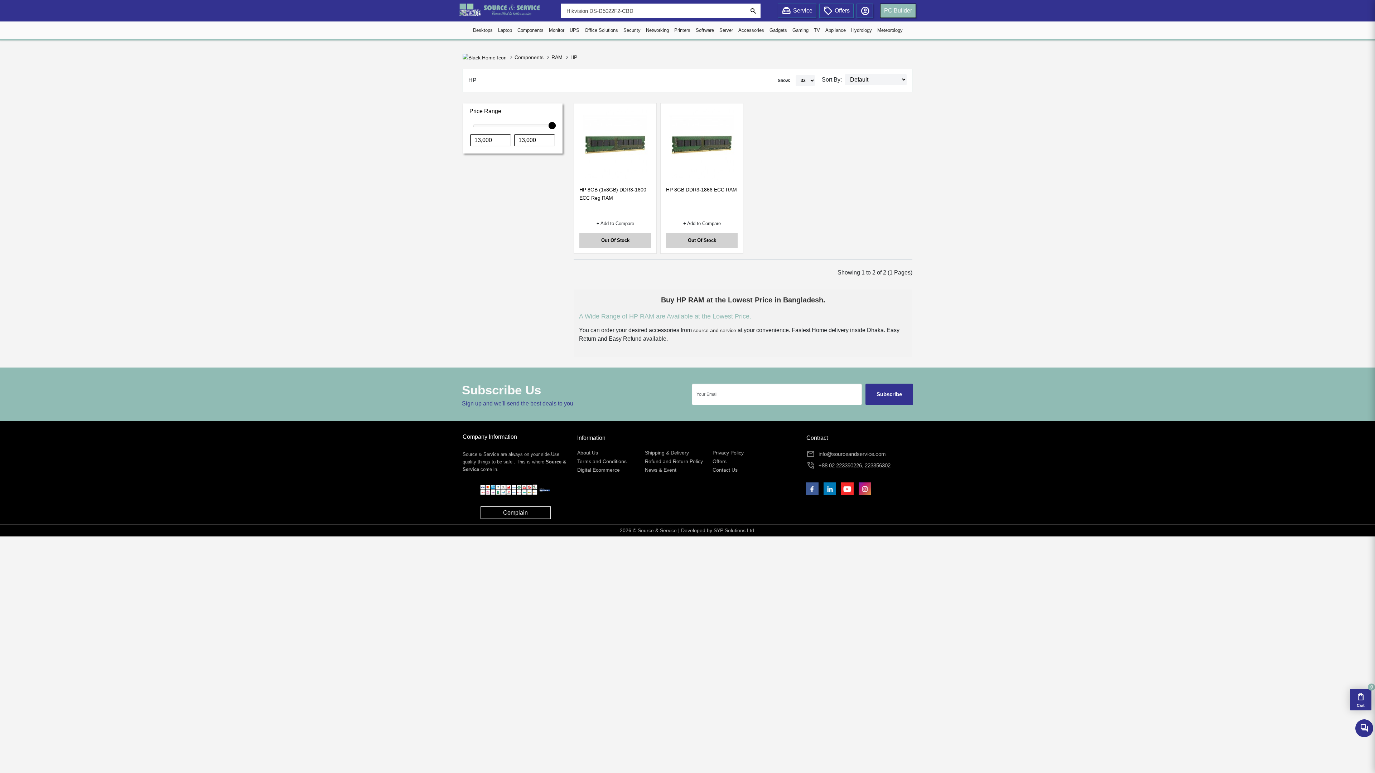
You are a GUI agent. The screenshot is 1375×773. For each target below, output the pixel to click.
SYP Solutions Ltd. (735, 530)
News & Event (660, 470)
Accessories (751, 30)
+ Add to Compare (615, 223)
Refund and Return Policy (674, 461)
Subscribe (889, 394)
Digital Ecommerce (598, 470)
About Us (587, 453)
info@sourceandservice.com (852, 454)
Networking (657, 30)
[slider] (552, 125)
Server (726, 30)
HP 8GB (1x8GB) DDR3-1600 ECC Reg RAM (612, 194)
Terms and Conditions (602, 461)
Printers (682, 30)
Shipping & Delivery (667, 453)
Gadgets (778, 30)
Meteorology (890, 30)
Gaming (800, 30)
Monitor (556, 30)
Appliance (835, 30)
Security (632, 30)
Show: (784, 80)
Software (705, 30)
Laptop (505, 30)
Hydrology (861, 30)
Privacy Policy (728, 453)
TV (817, 30)
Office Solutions (601, 30)
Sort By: (832, 80)
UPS (574, 30)
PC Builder (898, 11)
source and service (714, 330)
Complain (515, 513)
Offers (720, 461)
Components (530, 30)
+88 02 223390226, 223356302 (855, 465)
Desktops (483, 30)
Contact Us (725, 470)
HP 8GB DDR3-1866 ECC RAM (701, 190)
